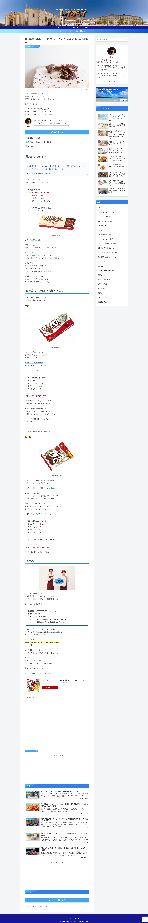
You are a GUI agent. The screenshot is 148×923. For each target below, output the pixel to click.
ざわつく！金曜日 (104, 279)
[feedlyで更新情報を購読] (112, 81)
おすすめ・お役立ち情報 (32, 751)
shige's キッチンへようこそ (107, 221)
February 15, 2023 (51, 173)
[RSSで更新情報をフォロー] (114, 81)
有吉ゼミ (101, 293)
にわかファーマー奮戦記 (106, 270)
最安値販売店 (102, 284)
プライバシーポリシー (74, 918)
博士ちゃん (101, 288)
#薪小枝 (48, 169)
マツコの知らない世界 (105, 239)
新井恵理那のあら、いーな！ (108, 257)
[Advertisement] (57, 725)
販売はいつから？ (34, 138)
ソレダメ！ (101, 230)
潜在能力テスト (103, 302)
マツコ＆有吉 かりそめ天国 (107, 243)
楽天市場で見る (49, 687)
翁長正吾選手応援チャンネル (108, 248)
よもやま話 (101, 261)
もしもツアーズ (103, 297)
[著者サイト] (109, 81)
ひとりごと (101, 266)
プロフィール (102, 208)
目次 (55, 132)
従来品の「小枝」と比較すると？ (39, 142)
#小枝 (61, 169)
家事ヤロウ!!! (102, 226)
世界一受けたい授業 (104, 235)
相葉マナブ (101, 275)
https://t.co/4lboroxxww (36, 169)
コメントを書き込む (57, 900)
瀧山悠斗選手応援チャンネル (108, 252)
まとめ (30, 146)
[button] (125, 39)
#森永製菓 (54, 169)
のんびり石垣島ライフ (105, 217)
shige (111, 57)
